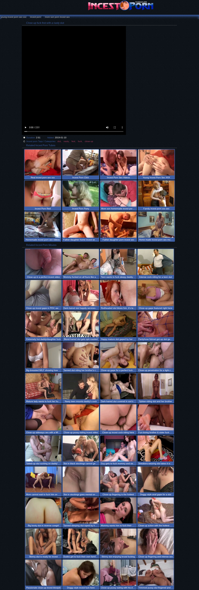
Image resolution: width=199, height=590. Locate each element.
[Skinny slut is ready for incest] (43, 542)
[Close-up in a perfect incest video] (43, 262)
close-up (89, 141)
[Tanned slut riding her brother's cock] (81, 355)
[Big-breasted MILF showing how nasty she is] (43, 355)
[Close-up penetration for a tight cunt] (156, 355)
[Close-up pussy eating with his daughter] (118, 573)
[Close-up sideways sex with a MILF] (43, 417)
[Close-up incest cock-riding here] (118, 417)
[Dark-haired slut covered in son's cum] (118, 386)
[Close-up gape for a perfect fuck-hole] (118, 355)
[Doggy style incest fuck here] (81, 573)
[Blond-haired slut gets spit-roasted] (81, 324)
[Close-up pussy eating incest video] (81, 417)
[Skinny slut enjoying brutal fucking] (118, 542)
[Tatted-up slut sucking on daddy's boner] (43, 448)
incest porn (35, 17)
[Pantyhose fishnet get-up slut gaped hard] (156, 324)
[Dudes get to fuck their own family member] (81, 542)
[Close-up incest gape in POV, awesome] (43, 293)
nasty (66, 141)
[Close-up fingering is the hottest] (118, 480)
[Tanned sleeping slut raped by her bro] (81, 510)
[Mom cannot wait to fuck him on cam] (43, 480)
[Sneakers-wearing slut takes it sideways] (156, 448)
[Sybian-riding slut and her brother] (156, 386)
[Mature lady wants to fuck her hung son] (43, 386)
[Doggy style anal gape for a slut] (156, 480)
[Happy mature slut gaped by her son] (118, 324)
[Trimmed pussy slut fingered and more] (156, 573)
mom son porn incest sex (57, 17)
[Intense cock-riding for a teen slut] (156, 262)
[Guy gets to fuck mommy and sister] (118, 448)
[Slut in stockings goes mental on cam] (81, 480)
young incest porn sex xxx (13, 17)
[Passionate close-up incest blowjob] (43, 573)
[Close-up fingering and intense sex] (156, 542)
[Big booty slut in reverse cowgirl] (43, 510)
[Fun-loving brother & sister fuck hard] (156, 417)
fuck (80, 141)
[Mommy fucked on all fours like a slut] (81, 262)
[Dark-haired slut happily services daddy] (81, 293)
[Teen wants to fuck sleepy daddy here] (118, 262)
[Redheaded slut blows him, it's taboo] (118, 293)
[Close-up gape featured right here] (156, 293)
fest (73, 141)
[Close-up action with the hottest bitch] (156, 510)
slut (59, 141)
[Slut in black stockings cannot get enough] (81, 448)
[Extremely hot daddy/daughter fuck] (43, 324)
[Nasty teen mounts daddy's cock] (81, 386)
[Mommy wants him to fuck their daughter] (118, 510)
